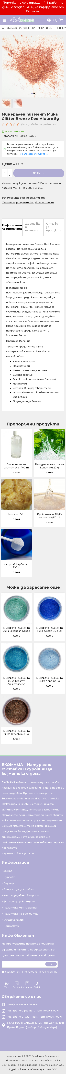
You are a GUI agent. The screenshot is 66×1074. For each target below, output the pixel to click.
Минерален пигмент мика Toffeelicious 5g (16, 732)
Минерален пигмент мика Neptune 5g (49, 679)
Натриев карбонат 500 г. (16, 566)
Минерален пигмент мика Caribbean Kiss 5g (16, 629)
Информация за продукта (12, 227)
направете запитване (35, 154)
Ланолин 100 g (16, 514)
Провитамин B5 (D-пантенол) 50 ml (49, 516)
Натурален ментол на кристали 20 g (49, 466)
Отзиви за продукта (53, 227)
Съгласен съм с (31, 971)
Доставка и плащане (32, 227)
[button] (32, 93)
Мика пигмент (46, 28)
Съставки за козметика (20, 28)
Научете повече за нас (16, 853)
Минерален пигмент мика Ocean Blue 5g (49, 629)
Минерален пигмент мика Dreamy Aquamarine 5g (16, 681)
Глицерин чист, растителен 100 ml (16, 466)
